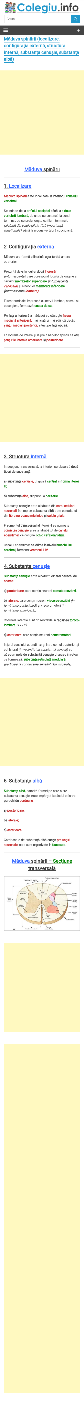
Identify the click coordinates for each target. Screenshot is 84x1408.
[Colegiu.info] (42, 12)
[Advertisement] (42, 112)
